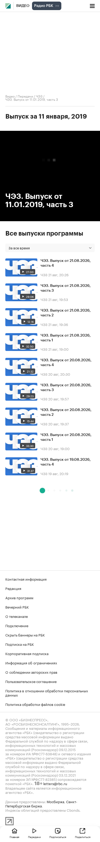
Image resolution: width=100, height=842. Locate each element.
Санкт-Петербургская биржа (41, 803)
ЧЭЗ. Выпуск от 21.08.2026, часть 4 (66, 263)
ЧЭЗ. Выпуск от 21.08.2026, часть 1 (66, 338)
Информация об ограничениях (31, 662)
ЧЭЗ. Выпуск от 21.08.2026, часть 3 (66, 288)
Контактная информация (26, 578)
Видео (22, 6)
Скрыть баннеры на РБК (25, 634)
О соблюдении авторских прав (31, 672)
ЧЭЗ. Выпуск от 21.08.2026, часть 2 (66, 313)
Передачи (25, 95)
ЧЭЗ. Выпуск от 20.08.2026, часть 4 (66, 362)
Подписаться (57, 837)
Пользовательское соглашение (31, 681)
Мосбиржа (55, 801)
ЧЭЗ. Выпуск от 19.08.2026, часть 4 (66, 462)
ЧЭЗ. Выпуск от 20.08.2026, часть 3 (66, 387)
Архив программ (19, 597)
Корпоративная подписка (27, 653)
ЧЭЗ (39, 95)
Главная (14, 837)
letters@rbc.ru (55, 783)
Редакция (13, 588)
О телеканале (16, 616)
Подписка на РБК (19, 644)
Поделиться (82, 837)
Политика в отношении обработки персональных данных (46, 692)
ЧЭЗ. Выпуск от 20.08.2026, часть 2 (66, 412)
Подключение (16, 625)
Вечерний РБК (17, 606)
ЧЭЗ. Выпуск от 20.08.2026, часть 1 (66, 437)
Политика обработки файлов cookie (35, 704)
